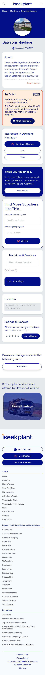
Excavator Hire (8, 549)
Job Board (6, 615)
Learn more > (33, 83)
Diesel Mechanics (9, 593)
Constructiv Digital (10, 500)
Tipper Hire (7, 581)
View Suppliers (8, 488)
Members (14, 11)
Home (4, 11)
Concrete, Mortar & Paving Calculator (18, 644)
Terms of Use (22, 655)
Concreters (7, 589)
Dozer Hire (6, 545)
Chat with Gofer (24, 121)
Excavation (7, 565)
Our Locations (8, 492)
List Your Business (23, 462)
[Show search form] (4, 4)
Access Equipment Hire (12, 534)
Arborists (6, 585)
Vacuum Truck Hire (10, 597)
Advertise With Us (9, 496)
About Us (6, 480)
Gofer (4, 508)
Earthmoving (7, 573)
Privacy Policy (22, 658)
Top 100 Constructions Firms (14, 623)
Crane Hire (6, 542)
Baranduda (22, 366)
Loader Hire (7, 569)
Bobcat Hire (7, 530)
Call (22, 150)
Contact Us (7, 520)
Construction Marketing (12, 633)
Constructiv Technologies (13, 504)
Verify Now (22, 190)
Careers (5, 516)
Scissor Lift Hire (9, 601)
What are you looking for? (15, 214)
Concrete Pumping (10, 538)
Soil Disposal (7, 605)
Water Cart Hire (9, 553)
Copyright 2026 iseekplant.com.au (23, 661)
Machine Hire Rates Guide (13, 619)
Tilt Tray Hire (7, 561)
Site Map (22, 668)
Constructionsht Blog (11, 640)
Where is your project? (14, 227)
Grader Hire (7, 557)
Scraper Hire (7, 577)
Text (22, 157)
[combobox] (22, 220)
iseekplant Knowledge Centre (15, 637)
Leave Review (30, 336)
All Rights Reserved (22, 665)
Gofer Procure (8, 512)
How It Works (8, 484)
